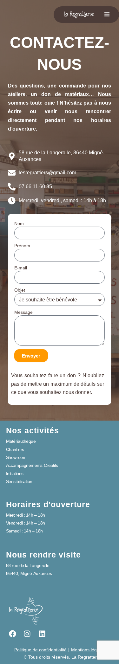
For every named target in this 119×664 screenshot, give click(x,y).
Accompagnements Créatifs (32, 465)
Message (23, 312)
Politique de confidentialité (40, 649)
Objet (19, 290)
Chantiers (15, 449)
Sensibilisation (19, 481)
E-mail (20, 267)
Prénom (22, 245)
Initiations (14, 473)
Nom (19, 223)
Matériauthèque (21, 441)
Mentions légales (88, 649)
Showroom (16, 457)
